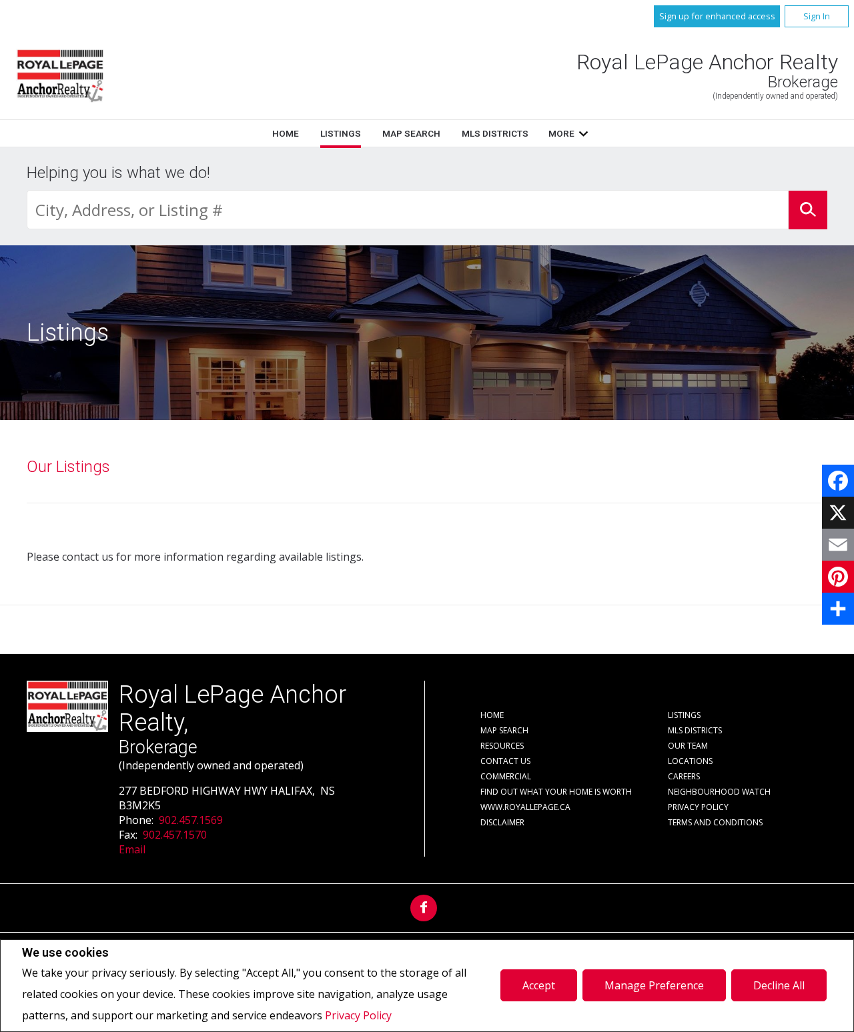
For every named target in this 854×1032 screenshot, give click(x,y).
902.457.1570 (175, 834)
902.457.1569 (191, 820)
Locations (690, 761)
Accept (538, 985)
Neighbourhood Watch (719, 791)
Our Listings (68, 466)
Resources (502, 745)
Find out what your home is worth (556, 791)
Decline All (779, 985)
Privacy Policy (358, 1015)
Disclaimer (502, 822)
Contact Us (505, 761)
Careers (684, 776)
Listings (340, 133)
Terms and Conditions (715, 822)
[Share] (838, 609)
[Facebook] (838, 481)
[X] (838, 513)
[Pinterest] (838, 577)
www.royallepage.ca (525, 807)
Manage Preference (654, 985)
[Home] (60, 76)
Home (285, 133)
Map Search (411, 133)
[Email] (838, 545)
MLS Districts (495, 133)
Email (132, 849)
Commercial (505, 776)
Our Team (688, 745)
